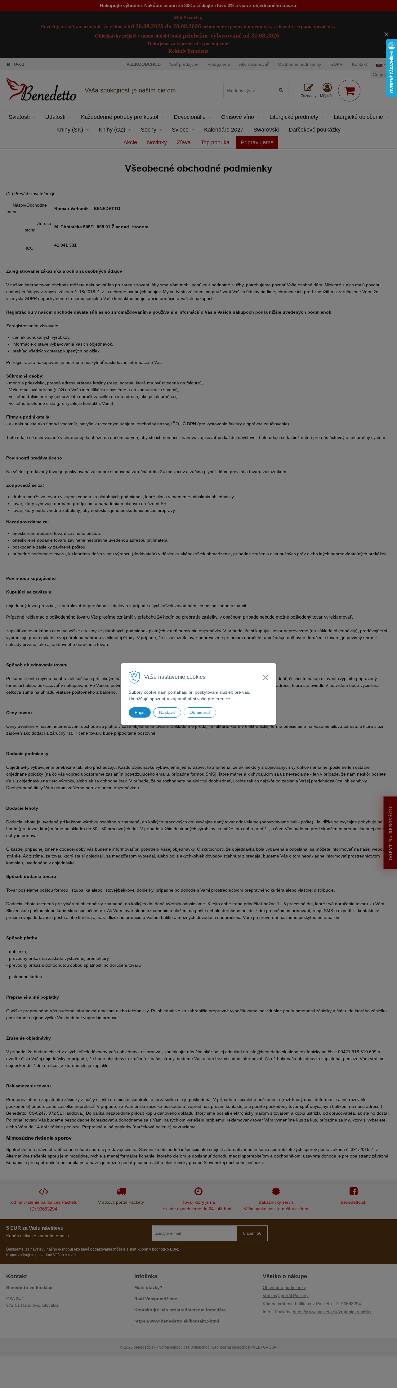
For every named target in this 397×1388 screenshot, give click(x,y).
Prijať (140, 712)
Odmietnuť (200, 712)
